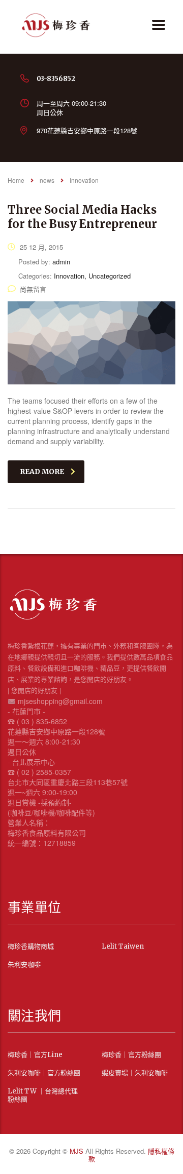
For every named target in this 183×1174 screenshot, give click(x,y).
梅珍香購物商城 (31, 947)
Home (16, 180)
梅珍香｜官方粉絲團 (131, 1055)
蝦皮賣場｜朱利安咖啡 (135, 1073)
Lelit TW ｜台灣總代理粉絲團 (43, 1095)
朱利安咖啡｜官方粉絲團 (44, 1073)
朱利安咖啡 (24, 965)
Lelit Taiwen (123, 947)
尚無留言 (33, 289)
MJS (77, 1151)
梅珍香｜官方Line (35, 1055)
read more (42, 471)
